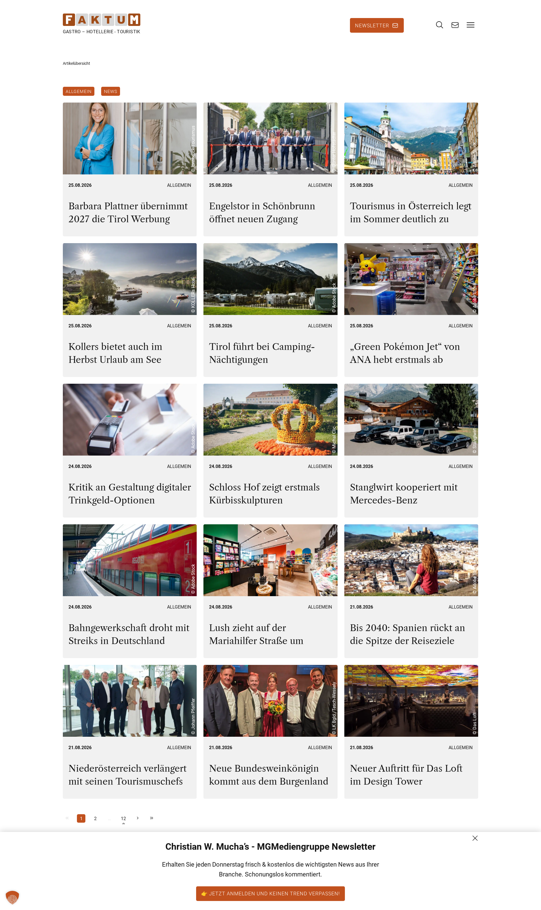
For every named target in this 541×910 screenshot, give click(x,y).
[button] (12, 897)
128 (123, 819)
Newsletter (372, 25)
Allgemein (79, 91)
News (110, 91)
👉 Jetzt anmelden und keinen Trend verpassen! (270, 893)
